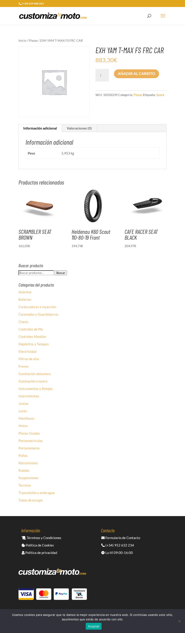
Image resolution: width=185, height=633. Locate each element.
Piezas (33, 40)
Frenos (23, 366)
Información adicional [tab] (40, 128)
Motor (23, 426)
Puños (23, 455)
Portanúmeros (29, 448)
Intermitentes (28, 396)
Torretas (24, 485)
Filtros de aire (28, 359)
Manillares (26, 418)
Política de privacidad (41, 553)
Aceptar (93, 626)
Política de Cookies (39, 545)
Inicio (22, 40)
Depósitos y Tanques (33, 344)
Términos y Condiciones (43, 538)
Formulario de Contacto (122, 538)
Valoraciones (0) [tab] (79, 128)
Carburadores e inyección (37, 307)
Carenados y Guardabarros (38, 314)
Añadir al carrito (136, 73)
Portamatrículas (30, 441)
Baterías (24, 299)
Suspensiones (28, 478)
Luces (22, 411)
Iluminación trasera (32, 381)
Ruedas (24, 470)
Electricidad (27, 351)
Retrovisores (28, 463)
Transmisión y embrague (36, 493)
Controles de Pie (30, 329)
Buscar (60, 273)
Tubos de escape (30, 500)
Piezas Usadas (29, 433)
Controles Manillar (32, 337)
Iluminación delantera (34, 374)
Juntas (23, 403)
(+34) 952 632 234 (119, 545)
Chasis (23, 322)
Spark (160, 95)
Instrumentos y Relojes (35, 389)
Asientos (25, 292)
